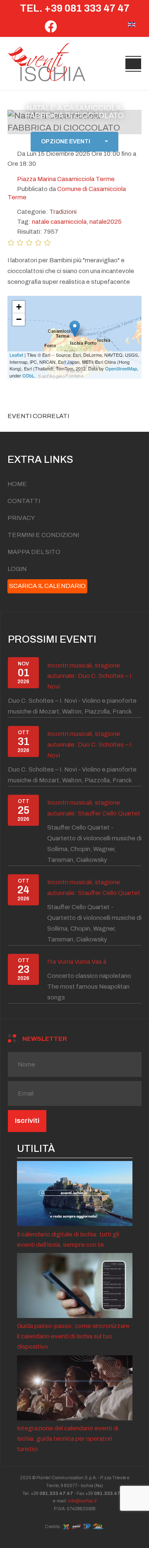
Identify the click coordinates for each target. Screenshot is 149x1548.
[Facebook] (51, 29)
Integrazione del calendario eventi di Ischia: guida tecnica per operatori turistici (67, 1438)
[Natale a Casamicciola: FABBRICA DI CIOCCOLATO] (75, 328)
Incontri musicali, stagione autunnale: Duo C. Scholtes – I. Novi (90, 676)
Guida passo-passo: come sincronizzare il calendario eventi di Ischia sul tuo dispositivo (73, 1336)
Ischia (87, 1485)
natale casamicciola (59, 221)
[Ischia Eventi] (46, 64)
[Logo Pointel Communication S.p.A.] (76, 1526)
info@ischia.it (82, 1500)
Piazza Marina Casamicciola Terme (66, 179)
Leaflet (16, 354)
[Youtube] (99, 29)
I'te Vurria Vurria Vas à (76, 961)
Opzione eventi (65, 142)
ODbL (28, 375)
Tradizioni (63, 211)
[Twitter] (68, 29)
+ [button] (19, 307)
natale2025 (105, 221)
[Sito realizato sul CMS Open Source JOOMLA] (66, 1526)
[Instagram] (84, 29)
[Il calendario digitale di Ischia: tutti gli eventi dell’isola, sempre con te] (74, 1193)
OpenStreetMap (121, 368)
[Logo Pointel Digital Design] (87, 1526)
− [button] (19, 319)
